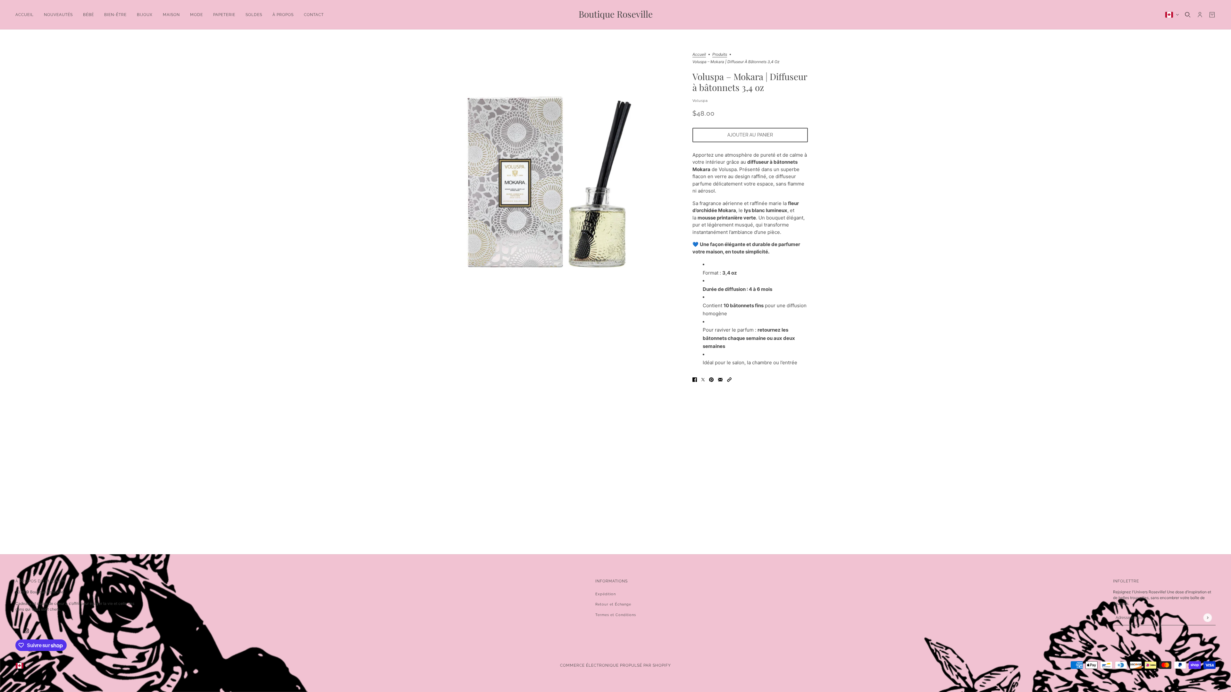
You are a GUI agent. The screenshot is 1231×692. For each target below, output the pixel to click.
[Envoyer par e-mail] (720, 379)
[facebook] (17, 631)
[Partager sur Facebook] (694, 379)
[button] (729, 379)
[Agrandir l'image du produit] (552, 182)
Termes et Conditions (615, 615)
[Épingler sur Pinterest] (711, 379)
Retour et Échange (613, 604)
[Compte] (1199, 14)
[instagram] (26, 631)
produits (719, 55)
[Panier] (1212, 14)
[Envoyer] (1207, 617)
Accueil (699, 55)
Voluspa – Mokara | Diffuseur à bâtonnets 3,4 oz (749, 82)
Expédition (605, 594)
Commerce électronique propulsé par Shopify (615, 665)
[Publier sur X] (703, 379)
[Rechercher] (1187, 14)
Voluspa (700, 101)
